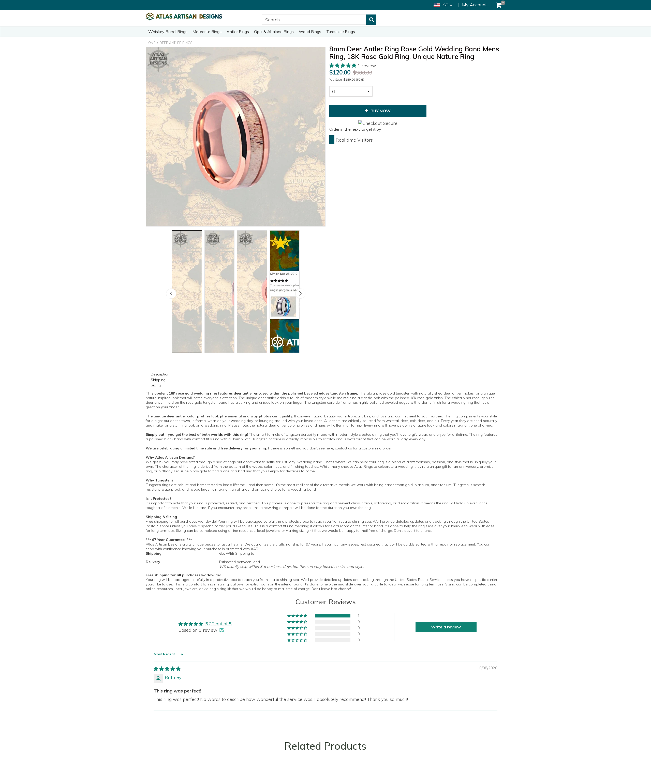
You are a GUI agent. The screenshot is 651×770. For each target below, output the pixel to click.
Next (300, 294)
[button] (343, 65)
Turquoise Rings (340, 31)
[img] (167, 669)
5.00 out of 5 (218, 624)
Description (160, 374)
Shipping (158, 380)
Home (151, 43)
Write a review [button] (446, 626)
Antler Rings (238, 31)
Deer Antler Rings (176, 43)
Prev (171, 294)
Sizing (156, 385)
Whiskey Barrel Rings (167, 31)
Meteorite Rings (207, 31)
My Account (474, 5)
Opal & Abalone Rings (274, 31)
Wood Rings (310, 31)
